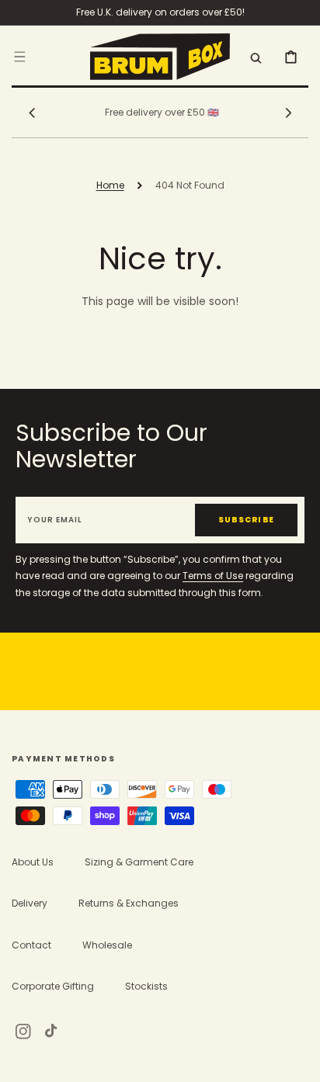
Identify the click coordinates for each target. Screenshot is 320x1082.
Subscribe (246, 519)
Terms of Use (213, 575)
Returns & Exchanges (128, 903)
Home (110, 185)
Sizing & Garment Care (139, 862)
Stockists (146, 986)
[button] (19, 56)
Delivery (29, 903)
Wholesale (107, 945)
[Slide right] (288, 112)
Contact (31, 945)
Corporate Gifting (53, 986)
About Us (33, 862)
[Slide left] (32, 112)
